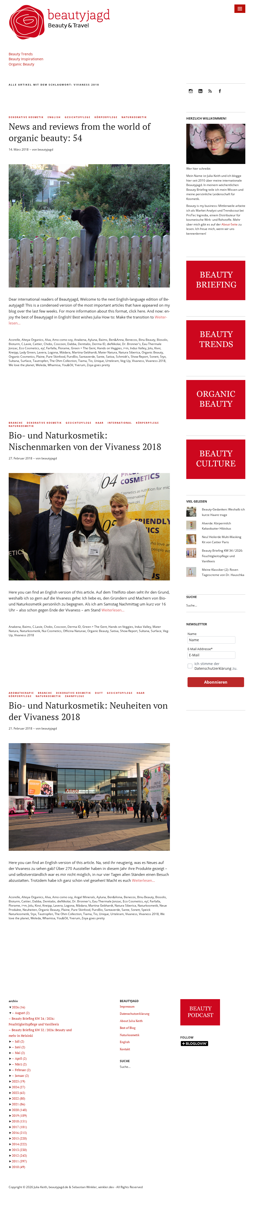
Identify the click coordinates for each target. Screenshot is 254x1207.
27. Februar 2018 (20, 458)
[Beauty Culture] (215, 479)
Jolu (150, 348)
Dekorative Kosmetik (26, 117)
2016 (19, 1132)
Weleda (41, 365)
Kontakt (125, 1049)
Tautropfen (40, 361)
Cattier (37, 344)
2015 (19, 1138)
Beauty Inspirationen (26, 59)
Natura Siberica (129, 352)
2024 (18, 1087)
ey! (43, 348)
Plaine (40, 356)
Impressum (127, 1006)
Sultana (14, 361)
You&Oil (67, 365)
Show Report (139, 356)
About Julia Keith (131, 1021)
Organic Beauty (21, 64)
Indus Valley (138, 348)
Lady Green (27, 352)
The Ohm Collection (63, 361)
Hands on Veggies (109, 348)
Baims (103, 340)
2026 (18, 1007)
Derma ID (98, 344)
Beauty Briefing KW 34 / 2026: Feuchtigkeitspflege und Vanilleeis (222, 555)
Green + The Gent (83, 348)
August (22, 1013)
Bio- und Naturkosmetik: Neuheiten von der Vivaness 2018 (88, 711)
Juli (19, 1041)
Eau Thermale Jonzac (106, 901)
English (54, 117)
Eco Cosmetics (29, 348)
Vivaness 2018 (155, 361)
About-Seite (230, 224)
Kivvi (157, 348)
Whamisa (54, 365)
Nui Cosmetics (52, 631)
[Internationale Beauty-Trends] (215, 360)
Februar (23, 1070)
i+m (125, 348)
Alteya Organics (32, 340)
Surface (26, 361)
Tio (90, 361)
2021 (18, 1104)
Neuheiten (30, 910)
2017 (19, 1127)
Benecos (131, 340)
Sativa (110, 356)
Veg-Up (125, 361)
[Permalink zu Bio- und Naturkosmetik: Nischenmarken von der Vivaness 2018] (89, 579)
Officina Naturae (74, 631)
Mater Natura (107, 352)
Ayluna (92, 340)
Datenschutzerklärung (212, 668)
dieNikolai (114, 344)
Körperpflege (106, 117)
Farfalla (51, 348)
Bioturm (14, 344)
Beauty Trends (21, 54)
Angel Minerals (84, 897)
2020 (19, 1110)
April (21, 1058)
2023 (18, 1092)
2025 (18, 1081)
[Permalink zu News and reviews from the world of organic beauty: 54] (89, 286)
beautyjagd (45, 149)
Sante (100, 356)
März (21, 1064)
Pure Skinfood (55, 356)
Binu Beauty (147, 340)
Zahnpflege (74, 696)
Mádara (65, 352)
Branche (16, 422)
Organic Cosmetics (22, 356)
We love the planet (21, 365)
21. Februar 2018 (20, 728)
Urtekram (112, 361)
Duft (99, 693)
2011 (19, 1161)
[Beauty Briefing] (215, 300)
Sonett (154, 356)
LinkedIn (200, 94)
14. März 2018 (19, 149)
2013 (19, 1149)
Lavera (41, 352)
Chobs (48, 344)
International (120, 422)
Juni (20, 1047)
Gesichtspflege (78, 117)
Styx (163, 356)
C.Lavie (26, 344)
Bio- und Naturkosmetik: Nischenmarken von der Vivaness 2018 (85, 440)
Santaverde (87, 356)
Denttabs (84, 344)
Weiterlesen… (113, 609)
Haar (99, 422)
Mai (20, 1052)
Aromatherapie (21, 693)
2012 (19, 1155)
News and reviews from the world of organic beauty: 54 (79, 132)
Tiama (82, 361)
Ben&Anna (116, 340)
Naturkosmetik (134, 117)
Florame (63, 348)
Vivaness (138, 361)
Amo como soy (62, 340)
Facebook (219, 94)
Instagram (190, 94)
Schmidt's (122, 356)
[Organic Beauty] (215, 419)
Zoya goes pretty (98, 365)
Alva (48, 340)
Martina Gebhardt (84, 352)
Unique (99, 361)
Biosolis (162, 340)
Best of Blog (127, 1028)
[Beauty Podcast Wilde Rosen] (200, 1025)
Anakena (80, 340)
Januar (22, 1075)
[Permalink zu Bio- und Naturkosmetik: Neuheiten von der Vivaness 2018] (89, 849)
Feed (210, 94)
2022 (18, 1098)
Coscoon (60, 344)
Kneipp (13, 352)
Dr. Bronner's (131, 344)
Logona (53, 352)
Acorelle (14, 340)
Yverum (80, 365)
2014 (19, 1144)
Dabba (71, 344)
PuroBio (72, 356)
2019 (19, 1115)
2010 (18, 1167)
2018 (19, 1121)
